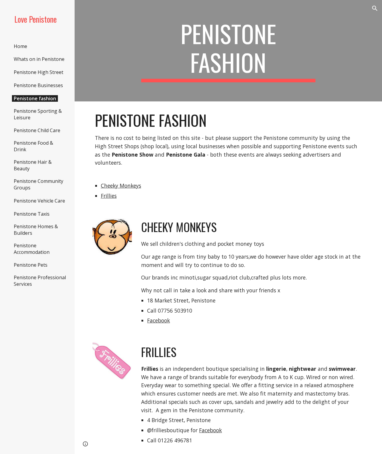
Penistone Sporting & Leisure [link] (38, 114)
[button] (375, 8)
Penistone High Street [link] (38, 72)
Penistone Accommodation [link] (32, 248)
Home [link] (20, 46)
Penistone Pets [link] (30, 265)
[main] (228, 51)
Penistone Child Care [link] (37, 130)
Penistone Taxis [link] (32, 214)
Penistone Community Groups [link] (38, 184)
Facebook (158, 320)
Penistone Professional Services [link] (40, 280)
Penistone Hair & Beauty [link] (33, 165)
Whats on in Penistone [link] (39, 59)
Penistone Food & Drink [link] (33, 146)
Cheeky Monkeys (121, 185)
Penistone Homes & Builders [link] (36, 229)
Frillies (109, 195)
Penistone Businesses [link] (38, 85)
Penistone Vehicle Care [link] (39, 200)
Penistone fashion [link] (35, 98)
